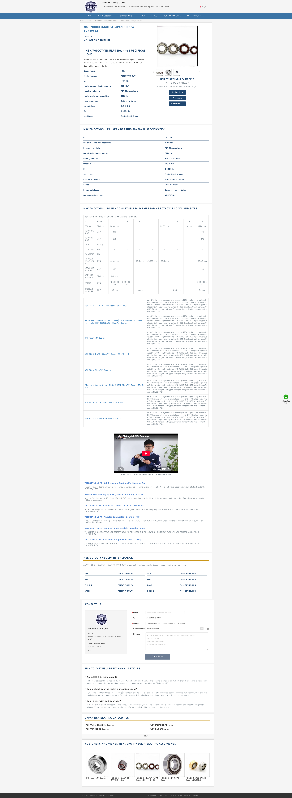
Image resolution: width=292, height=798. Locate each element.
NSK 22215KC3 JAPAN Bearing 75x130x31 (103, 418)
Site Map (102, 796)
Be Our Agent (177, 104)
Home (90, 16)
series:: (86, 185)
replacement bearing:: (93, 195)
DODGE (150, 591)
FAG (149, 579)
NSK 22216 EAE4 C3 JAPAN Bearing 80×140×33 (106, 306)
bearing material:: (91, 180)
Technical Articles (127, 16)
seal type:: (88, 116)
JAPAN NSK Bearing (101, 21)
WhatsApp (177, 98)
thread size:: (89, 106)
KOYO (150, 585)
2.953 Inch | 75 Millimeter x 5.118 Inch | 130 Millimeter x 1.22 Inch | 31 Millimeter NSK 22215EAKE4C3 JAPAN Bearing (115, 322)
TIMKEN (88, 585)
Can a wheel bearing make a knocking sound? (112, 689)
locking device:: (91, 101)
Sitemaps (110, 796)
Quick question (139, 629)
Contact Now (177, 92)
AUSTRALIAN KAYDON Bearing (150, 16)
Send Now (157, 656)
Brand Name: (90, 71)
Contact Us (93, 796)
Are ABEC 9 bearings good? (102, 677)
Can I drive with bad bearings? (104, 701)
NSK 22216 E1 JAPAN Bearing (98, 370)
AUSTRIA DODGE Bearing (197, 16)
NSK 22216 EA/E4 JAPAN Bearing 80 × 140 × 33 (106, 402)
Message (136, 634)
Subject (135, 623)
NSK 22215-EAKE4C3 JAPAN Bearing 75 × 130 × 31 (107, 354)
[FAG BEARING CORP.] (90, 6)
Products (89, 21)
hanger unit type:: (91, 190)
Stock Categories (105, 16)
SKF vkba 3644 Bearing (95, 338)
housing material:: (92, 91)
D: (85, 111)
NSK (87, 574)
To (134, 618)
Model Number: (91, 76)
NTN (87, 579)
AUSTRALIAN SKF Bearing (174, 16)
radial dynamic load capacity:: (97, 86)
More (146, 736)
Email (135, 613)
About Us (84, 796)
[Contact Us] (286, 399)
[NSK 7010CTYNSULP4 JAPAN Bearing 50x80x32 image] (177, 46)
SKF (149, 574)
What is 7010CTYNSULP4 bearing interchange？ (177, 86)
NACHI (87, 591)
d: (85, 81)
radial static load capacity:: (96, 96)
